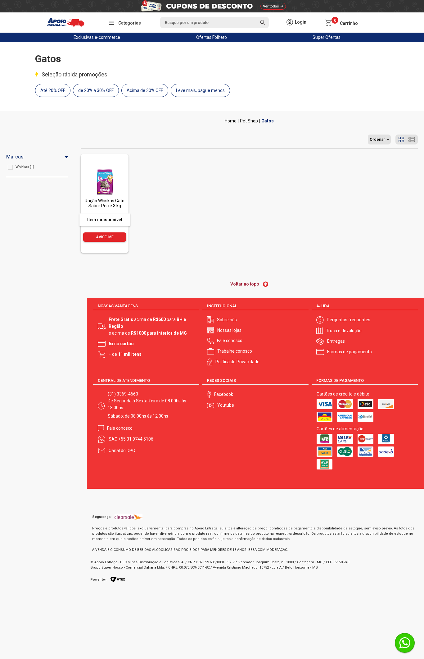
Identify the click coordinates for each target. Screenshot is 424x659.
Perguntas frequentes (348, 319)
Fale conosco (229, 340)
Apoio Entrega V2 (231, 121)
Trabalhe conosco (234, 351)
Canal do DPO (122, 450)
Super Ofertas (327, 37)
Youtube (225, 405)
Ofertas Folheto (211, 37)
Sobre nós (227, 319)
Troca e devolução (344, 330)
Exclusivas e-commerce (97, 37)
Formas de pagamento (349, 351)
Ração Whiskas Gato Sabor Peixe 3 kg (104, 203)
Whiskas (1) (25, 166)
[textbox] (214, 22)
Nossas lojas (229, 330)
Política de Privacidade (237, 361)
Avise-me (105, 237)
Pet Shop (249, 121)
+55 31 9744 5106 (135, 439)
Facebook (223, 394)
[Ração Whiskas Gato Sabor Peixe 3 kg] (104, 168)
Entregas (336, 341)
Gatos (267, 121)
